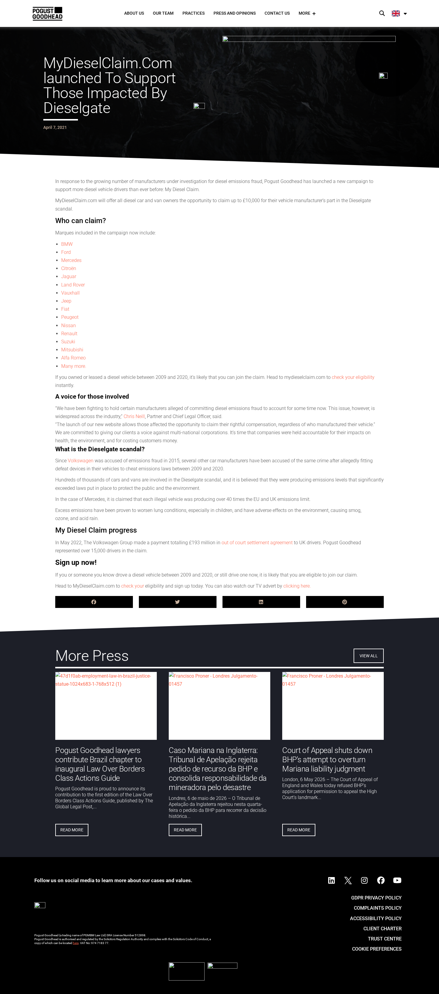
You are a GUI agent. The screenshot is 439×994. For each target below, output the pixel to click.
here (76, 943)
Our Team (163, 13)
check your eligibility (353, 377)
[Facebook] (380, 880)
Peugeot (70, 317)
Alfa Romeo (73, 358)
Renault (69, 333)
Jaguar (68, 276)
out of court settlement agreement (257, 542)
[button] (382, 14)
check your (133, 586)
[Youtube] (397, 880)
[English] (400, 13)
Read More (71, 829)
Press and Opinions (235, 13)
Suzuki (68, 341)
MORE (304, 13)
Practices (193, 13)
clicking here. (297, 586)
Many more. (73, 366)
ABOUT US (134, 13)
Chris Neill (134, 416)
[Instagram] (364, 880)
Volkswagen (80, 461)
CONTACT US (277, 13)
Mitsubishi (72, 350)
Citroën (68, 268)
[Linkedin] (331, 880)
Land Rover (73, 285)
